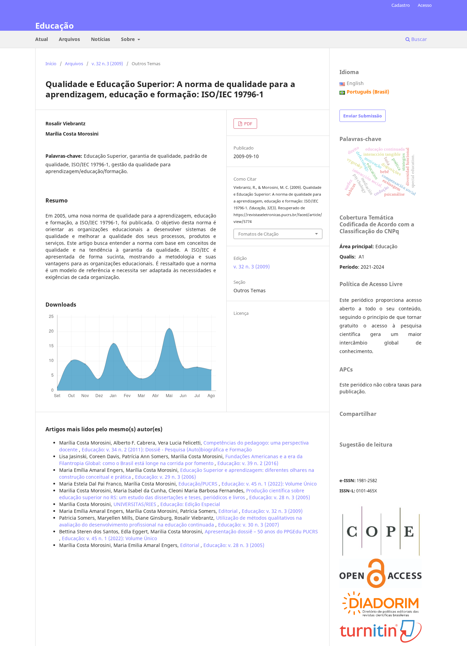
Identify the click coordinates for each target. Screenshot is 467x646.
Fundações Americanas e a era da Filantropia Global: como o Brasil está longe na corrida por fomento (181, 459)
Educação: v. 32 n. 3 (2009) (272, 511)
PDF (247, 124)
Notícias (100, 39)
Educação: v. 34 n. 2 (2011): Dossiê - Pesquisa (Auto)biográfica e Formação (167, 449)
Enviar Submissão (362, 116)
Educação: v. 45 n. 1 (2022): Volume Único (269, 483)
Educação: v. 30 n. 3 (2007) (248, 524)
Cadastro (400, 5)
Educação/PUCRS (198, 483)
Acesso (425, 5)
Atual (41, 39)
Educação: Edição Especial (190, 504)
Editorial (228, 511)
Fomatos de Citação (258, 234)
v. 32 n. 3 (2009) (107, 63)
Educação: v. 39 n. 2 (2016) (247, 463)
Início (50, 63)
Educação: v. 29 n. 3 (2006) (165, 477)
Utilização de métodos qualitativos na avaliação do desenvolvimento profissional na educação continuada (180, 521)
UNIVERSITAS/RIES (136, 504)
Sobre (128, 39)
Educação (54, 25)
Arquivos (69, 39)
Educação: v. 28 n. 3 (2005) (279, 497)
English (355, 83)
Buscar (418, 39)
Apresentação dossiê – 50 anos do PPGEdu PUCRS (261, 531)
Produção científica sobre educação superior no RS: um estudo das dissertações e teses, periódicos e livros (181, 494)
